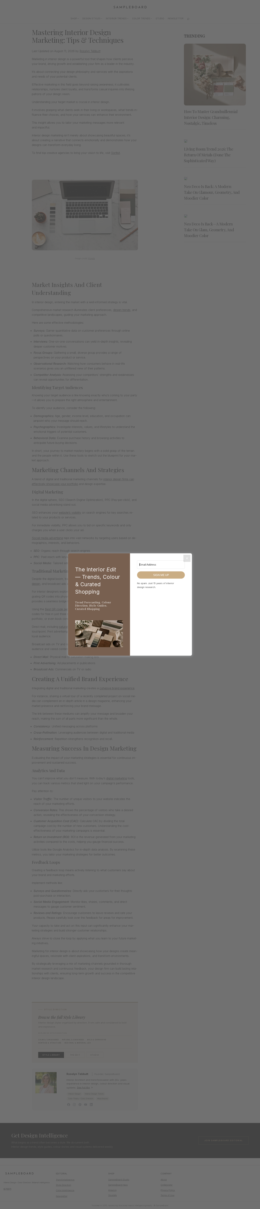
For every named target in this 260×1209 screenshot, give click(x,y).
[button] (99, 634)
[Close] (186, 558)
